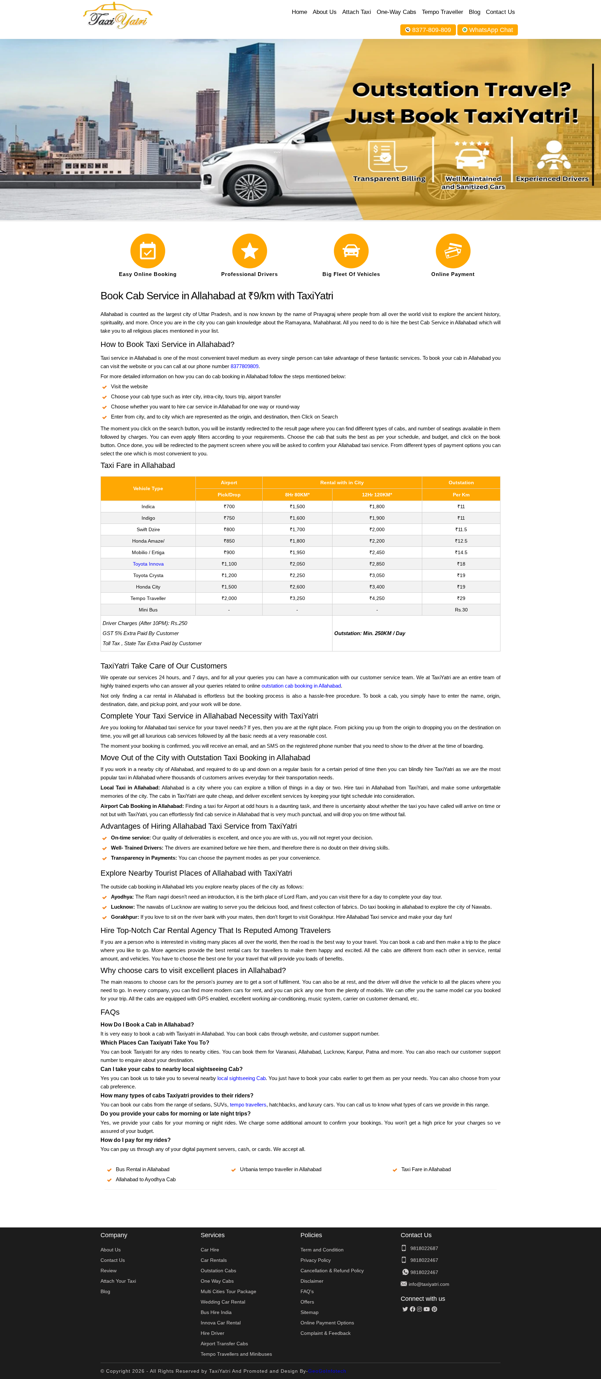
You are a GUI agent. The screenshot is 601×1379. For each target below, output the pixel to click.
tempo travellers (248, 1105)
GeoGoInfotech (327, 1371)
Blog (474, 12)
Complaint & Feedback (325, 1333)
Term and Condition (322, 1249)
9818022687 (424, 1248)
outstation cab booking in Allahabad (301, 686)
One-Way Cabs (396, 12)
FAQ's (307, 1291)
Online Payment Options (327, 1322)
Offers (307, 1302)
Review (109, 1270)
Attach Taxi (356, 12)
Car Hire (210, 1249)
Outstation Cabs (218, 1270)
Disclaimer (311, 1281)
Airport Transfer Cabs (224, 1343)
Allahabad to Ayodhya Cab (146, 1179)
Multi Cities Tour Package (228, 1291)
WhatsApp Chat (491, 29)
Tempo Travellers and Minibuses (236, 1354)
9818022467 (424, 1260)
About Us (325, 12)
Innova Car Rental (221, 1322)
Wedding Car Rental (223, 1302)
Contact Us (500, 12)
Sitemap (309, 1312)
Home (299, 12)
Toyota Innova (148, 564)
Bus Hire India (216, 1312)
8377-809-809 (431, 29)
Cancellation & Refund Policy (332, 1270)
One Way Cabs (217, 1281)
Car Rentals (214, 1260)
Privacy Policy (315, 1260)
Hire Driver (212, 1333)
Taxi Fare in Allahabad (426, 1169)
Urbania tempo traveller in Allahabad (280, 1169)
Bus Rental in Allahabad (142, 1169)
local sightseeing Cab (241, 1078)
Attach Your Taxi (118, 1281)
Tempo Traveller (442, 12)
